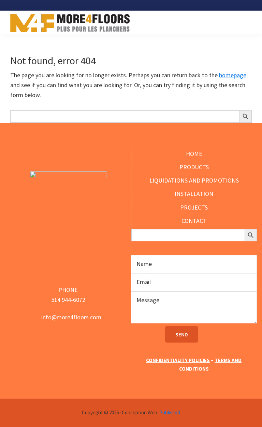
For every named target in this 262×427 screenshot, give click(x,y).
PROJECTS (194, 207)
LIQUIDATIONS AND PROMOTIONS (194, 180)
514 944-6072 (68, 300)
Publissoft (169, 412)
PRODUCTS (194, 167)
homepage (232, 75)
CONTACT (194, 221)
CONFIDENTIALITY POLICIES (178, 360)
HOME (194, 154)
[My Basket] (251, 5)
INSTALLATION (194, 194)
